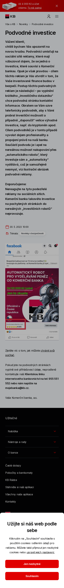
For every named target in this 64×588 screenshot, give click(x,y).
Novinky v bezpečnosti (32, 233)
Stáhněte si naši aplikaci (19, 487)
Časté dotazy (13, 465)
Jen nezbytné (32, 564)
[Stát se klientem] (49, 16)
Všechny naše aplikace (19, 494)
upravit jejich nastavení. (41, 552)
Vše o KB (10, 24)
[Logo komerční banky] (13, 16)
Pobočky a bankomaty (19, 472)
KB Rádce (11, 480)
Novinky (23, 24)
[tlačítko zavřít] (56, 6)
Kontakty (10, 501)
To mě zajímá (35, 7)
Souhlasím (32, 576)
